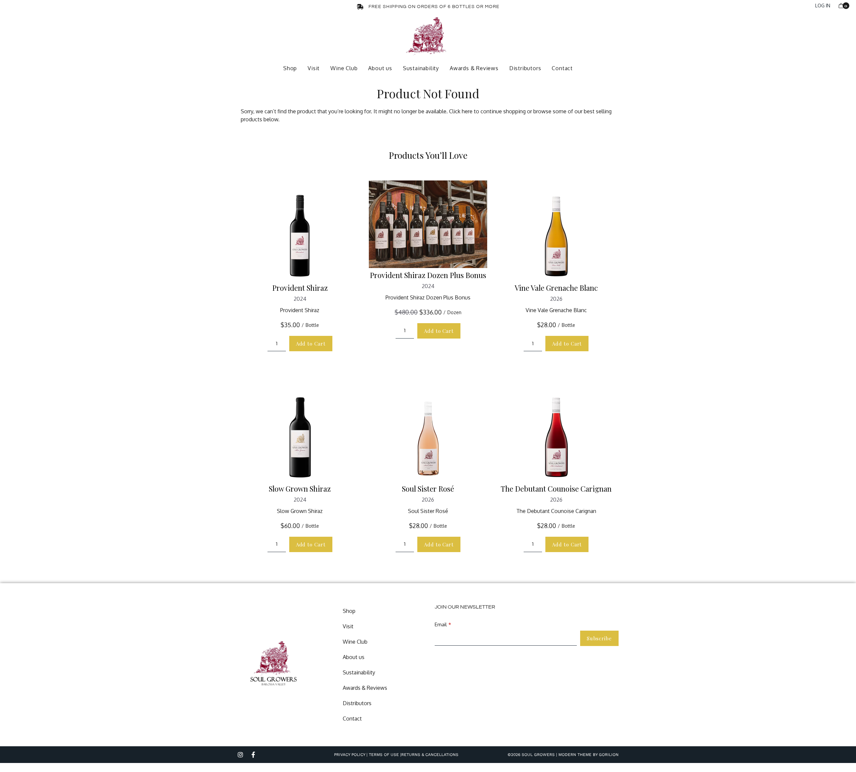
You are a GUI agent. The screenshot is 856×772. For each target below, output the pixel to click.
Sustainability (421, 68)
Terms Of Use (383, 754)
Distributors (525, 68)
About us (380, 68)
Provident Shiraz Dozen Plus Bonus (428, 275)
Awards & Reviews (474, 68)
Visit (314, 68)
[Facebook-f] (253, 755)
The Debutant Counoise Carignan (556, 489)
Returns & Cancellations (429, 754)
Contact (562, 68)
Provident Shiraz (300, 288)
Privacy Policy (349, 754)
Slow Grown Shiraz (300, 489)
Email (441, 624)
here (467, 111)
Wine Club (343, 68)
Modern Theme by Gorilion (588, 754)
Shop (290, 68)
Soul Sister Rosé (428, 489)
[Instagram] (240, 755)
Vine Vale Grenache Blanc (556, 288)
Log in (822, 5)
